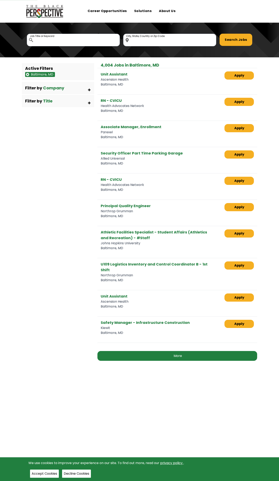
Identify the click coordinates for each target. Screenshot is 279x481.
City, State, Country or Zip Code (127, 34)
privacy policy (171, 463)
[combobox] (73, 40)
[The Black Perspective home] (45, 11)
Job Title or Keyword (31, 34)
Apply (239, 75)
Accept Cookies (44, 473)
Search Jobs (236, 39)
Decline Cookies (76, 473)
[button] (58, 88)
